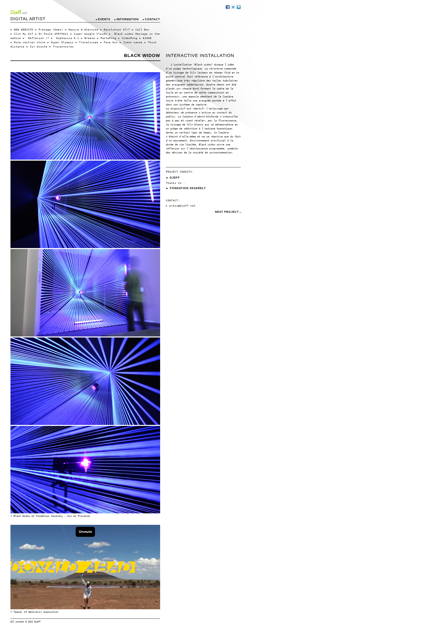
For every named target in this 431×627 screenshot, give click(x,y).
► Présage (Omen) (49, 29)
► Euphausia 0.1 (65, 38)
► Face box (109, 42)
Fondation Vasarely (188, 188)
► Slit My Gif (21, 33)
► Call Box (140, 29)
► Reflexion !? (36, 38)
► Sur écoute (36, 46)
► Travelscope (87, 42)
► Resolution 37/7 (115, 29)
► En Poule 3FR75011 (51, 33)
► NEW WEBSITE (21, 29)
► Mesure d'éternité (81, 29)
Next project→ (228, 211)
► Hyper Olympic (60, 42)
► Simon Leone (131, 42)
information (126, 19)
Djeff (175, 177)
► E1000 (145, 38)
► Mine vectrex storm (27, 42)
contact (151, 19)
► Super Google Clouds (88, 33)
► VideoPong (127, 38)
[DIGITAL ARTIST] (85, 11)
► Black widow (121, 33)
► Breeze (88, 38)
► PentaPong (106, 38)
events (103, 19)
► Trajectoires (61, 46)
